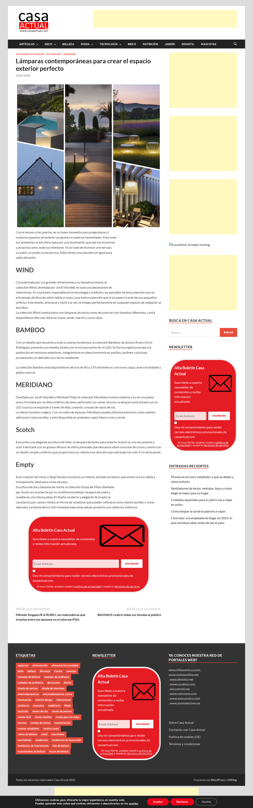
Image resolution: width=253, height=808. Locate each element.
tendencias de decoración (66, 740)
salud (44, 734)
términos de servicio (127, 586)
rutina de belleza (27, 734)
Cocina (58, 671)
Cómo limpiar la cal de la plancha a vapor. (198, 511)
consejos (71, 671)
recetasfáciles (62, 722)
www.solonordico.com (185, 698)
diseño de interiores (53, 688)
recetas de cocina (40, 722)
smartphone (24, 740)
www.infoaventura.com (185, 670)
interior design (43, 699)
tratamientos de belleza (31, 751)
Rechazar (182, 802)
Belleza (68, 44)
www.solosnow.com (183, 693)
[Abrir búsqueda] (235, 44)
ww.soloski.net (180, 689)
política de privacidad (87, 586)
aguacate (23, 665)
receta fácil (24, 717)
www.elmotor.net (181, 679)
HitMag (232, 779)
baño (20, 671)
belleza (31, 671)
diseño (67, 682)
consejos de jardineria (56, 676)
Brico (132, 44)
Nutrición (150, 44)
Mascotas (208, 44)
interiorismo (63, 699)
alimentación (39, 665)
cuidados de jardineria (30, 682)
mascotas (38, 705)
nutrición (23, 711)
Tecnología (109, 44)
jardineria (23, 705)
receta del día (40, 711)
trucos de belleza (59, 751)
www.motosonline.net (184, 674)
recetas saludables (28, 728)
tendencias (42, 740)
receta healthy (43, 717)
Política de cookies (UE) (185, 737)
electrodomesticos (28, 694)
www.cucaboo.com (182, 684)
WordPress (218, 779)
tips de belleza (61, 745)
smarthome (57, 734)
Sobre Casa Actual (181, 722)
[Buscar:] (203, 332)
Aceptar (158, 802)
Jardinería (69, 54)
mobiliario (54, 705)
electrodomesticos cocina (57, 694)
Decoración (53, 54)
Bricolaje (45, 671)
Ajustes (206, 802)
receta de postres (62, 711)
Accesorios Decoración (30, 54)
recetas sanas (51, 728)
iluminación (24, 699)
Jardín (170, 44)
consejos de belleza (29, 676)
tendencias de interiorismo (33, 745)
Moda (85, 44)
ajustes (133, 803)
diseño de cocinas (28, 688)
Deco (48, 44)
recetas (22, 722)
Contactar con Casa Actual (187, 729)
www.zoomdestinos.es (185, 703)
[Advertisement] (165, 19)
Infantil (188, 44)
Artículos (27, 44)
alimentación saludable (65, 665)
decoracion (53, 682)
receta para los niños (67, 717)
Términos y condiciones (184, 744)
